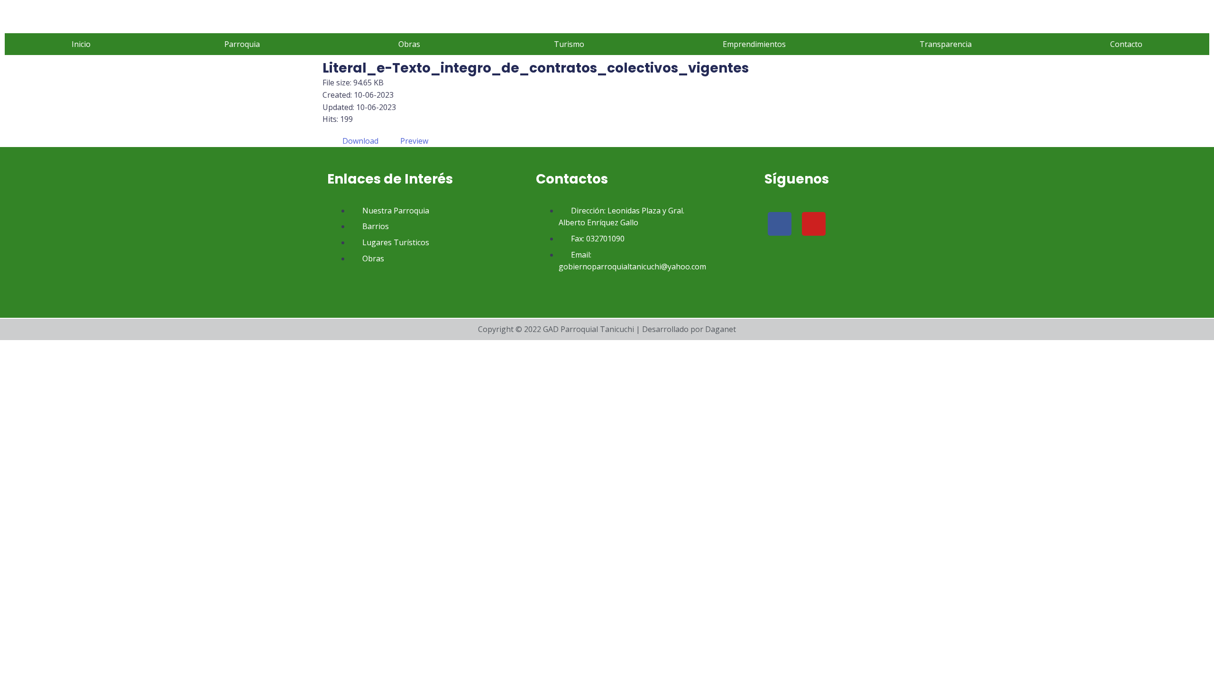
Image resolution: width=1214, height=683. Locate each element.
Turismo (569, 44)
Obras (409, 44)
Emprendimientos (754, 44)
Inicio (81, 44)
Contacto (1126, 44)
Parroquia (242, 44)
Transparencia (946, 44)
